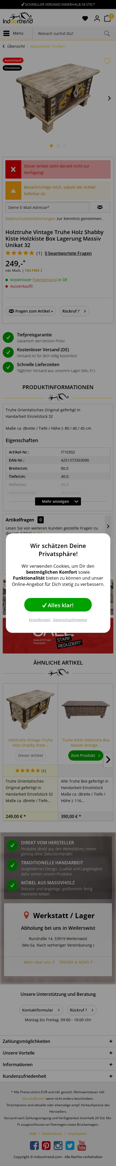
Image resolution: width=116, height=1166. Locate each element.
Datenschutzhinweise (70, 619)
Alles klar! (60, 605)
